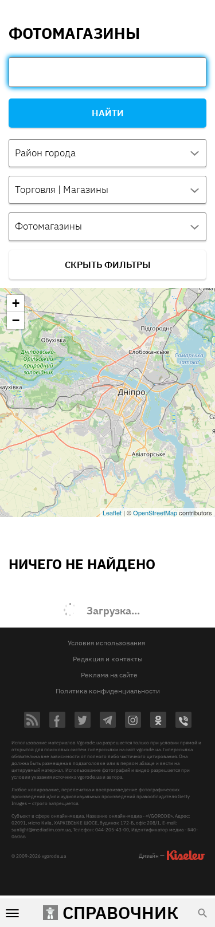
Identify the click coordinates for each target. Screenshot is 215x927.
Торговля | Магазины (61, 189)
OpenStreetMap (155, 512)
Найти (108, 113)
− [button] (15, 320)
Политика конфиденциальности (108, 691)
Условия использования (106, 642)
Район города (45, 153)
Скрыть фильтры (108, 264)
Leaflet (112, 512)
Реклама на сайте (109, 674)
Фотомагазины (48, 226)
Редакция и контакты (108, 658)
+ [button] (15, 303)
